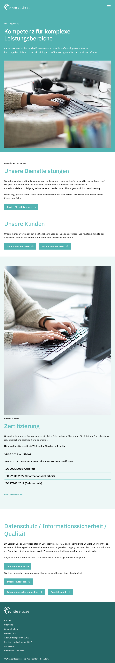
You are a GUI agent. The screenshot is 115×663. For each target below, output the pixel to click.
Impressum (9, 646)
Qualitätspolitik (58, 592)
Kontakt (8, 620)
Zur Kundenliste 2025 (53, 246)
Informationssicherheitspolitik (22, 592)
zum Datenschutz (16, 566)
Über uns (8, 624)
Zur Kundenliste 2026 (18, 246)
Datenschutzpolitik (17, 581)
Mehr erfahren (11, 494)
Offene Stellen (11, 629)
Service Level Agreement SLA (18, 642)
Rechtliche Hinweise (14, 650)
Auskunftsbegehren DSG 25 (17, 637)
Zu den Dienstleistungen (19, 207)
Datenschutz (10, 633)
